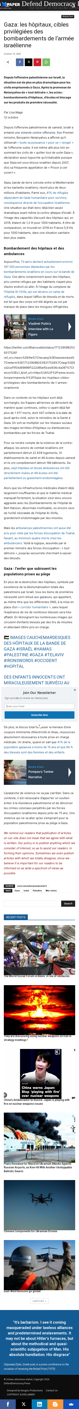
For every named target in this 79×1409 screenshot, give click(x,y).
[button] (39, 692)
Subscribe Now (39, 715)
